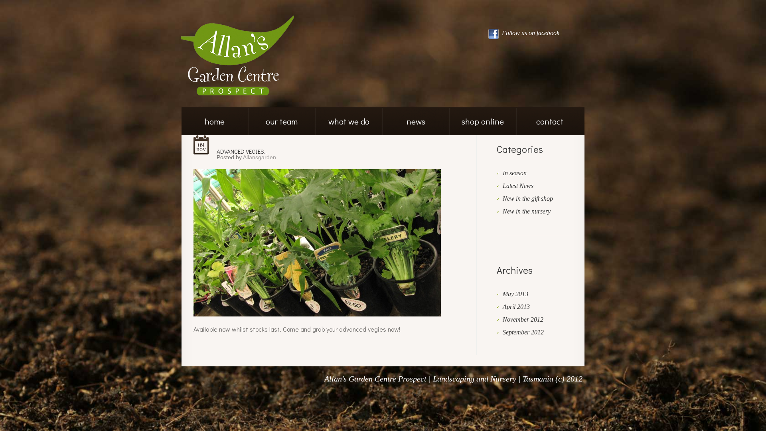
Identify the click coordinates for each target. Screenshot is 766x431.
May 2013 (515, 294)
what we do (348, 121)
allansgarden (259, 157)
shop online (483, 121)
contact (549, 121)
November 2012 (523, 319)
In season (515, 173)
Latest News (518, 185)
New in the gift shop (528, 198)
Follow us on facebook (529, 33)
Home (215, 121)
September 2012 (523, 332)
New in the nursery (527, 211)
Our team (282, 121)
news (416, 121)
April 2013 (516, 306)
